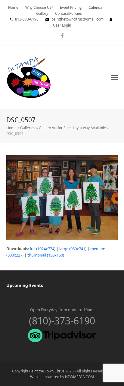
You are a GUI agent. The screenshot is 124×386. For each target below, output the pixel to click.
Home (11, 127)
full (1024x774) (42, 248)
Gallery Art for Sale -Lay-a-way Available (72, 127)
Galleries (27, 127)
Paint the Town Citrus (46, 371)
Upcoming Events (24, 285)
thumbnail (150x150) (45, 255)
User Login (62, 25)
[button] (114, 77)
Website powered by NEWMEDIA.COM (62, 376)
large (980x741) (72, 248)
